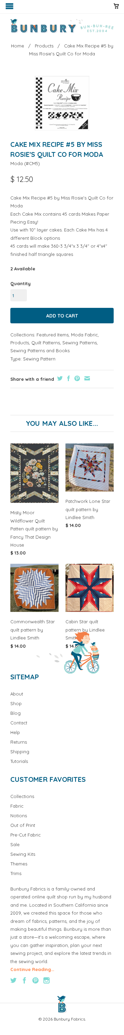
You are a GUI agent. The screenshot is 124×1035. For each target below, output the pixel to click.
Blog (15, 713)
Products (19, 342)
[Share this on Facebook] (67, 378)
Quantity (20, 283)
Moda (16, 163)
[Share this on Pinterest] (76, 378)
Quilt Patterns (45, 342)
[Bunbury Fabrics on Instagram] (46, 980)
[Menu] (10, 7)
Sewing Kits (22, 854)
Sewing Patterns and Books (40, 350)
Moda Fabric (84, 334)
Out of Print (22, 825)
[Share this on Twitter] (59, 378)
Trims (15, 873)
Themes (18, 863)
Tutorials (19, 761)
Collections (22, 796)
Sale (15, 844)
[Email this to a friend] (86, 378)
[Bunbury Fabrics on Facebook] (24, 980)
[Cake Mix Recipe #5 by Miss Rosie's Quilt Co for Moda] (62, 103)
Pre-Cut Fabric (25, 835)
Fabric (16, 806)
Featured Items (53, 334)
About (16, 694)
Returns (18, 742)
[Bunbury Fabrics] (62, 26)
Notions (18, 815)
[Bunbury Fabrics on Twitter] (13, 980)
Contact (18, 722)
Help (15, 732)
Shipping (19, 751)
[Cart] (116, 9)
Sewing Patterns (79, 342)
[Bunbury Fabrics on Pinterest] (35, 980)
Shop (16, 703)
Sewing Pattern (39, 359)
